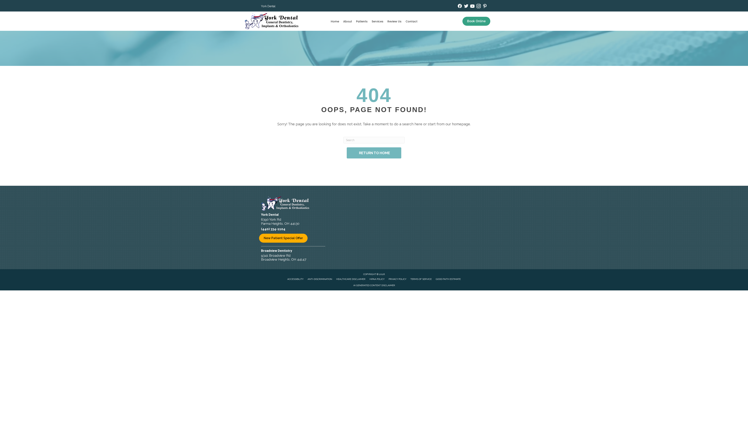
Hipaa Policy (377, 279)
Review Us (394, 21)
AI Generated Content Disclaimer (374, 285)
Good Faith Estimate (448, 279)
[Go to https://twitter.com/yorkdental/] (466, 6)
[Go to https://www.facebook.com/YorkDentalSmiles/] (460, 6)
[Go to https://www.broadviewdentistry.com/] (304, 255)
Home (335, 21)
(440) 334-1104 (273, 229)
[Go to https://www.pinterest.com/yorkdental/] (485, 7)
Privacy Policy (397, 279)
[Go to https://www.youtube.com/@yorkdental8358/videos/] (472, 7)
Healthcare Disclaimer (350, 279)
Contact (411, 21)
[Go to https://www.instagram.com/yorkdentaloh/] (478, 7)
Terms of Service (421, 279)
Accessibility (295, 279)
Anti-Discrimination (320, 279)
